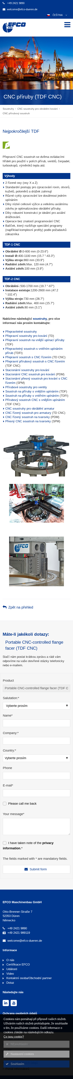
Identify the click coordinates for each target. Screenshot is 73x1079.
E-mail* (8, 785)
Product (8, 680)
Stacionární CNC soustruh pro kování (30, 374)
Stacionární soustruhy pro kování (27, 370)
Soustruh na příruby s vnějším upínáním (31, 391)
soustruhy (40, 318)
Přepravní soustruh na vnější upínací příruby (34, 340)
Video (9, 973)
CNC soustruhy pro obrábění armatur (29, 408)
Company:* (11, 733)
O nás (9, 960)
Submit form (38, 869)
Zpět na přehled (20, 607)
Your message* (13, 814)
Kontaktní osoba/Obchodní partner (28, 978)
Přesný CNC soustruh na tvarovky (28, 421)
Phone (7, 768)
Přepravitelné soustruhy (21, 331)
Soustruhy (8, 108)
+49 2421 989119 (18, 932)
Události (11, 969)
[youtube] (14, 1003)
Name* (8, 715)
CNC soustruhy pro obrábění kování (37, 108)
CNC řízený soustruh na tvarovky (27, 417)
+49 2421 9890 (15, 3)
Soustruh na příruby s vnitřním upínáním (32, 395)
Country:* (9, 750)
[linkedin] (6, 1003)
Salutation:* (11, 698)
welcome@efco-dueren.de (22, 9)
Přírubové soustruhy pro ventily (26, 387)
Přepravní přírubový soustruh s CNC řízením (35, 361)
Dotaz (9, 982)
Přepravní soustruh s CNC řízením (28, 357)
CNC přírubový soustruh (16, 113)
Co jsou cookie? (14, 1036)
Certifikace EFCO (17, 964)
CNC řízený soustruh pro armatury (28, 413)
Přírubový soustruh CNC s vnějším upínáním (35, 400)
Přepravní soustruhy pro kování (26, 336)
